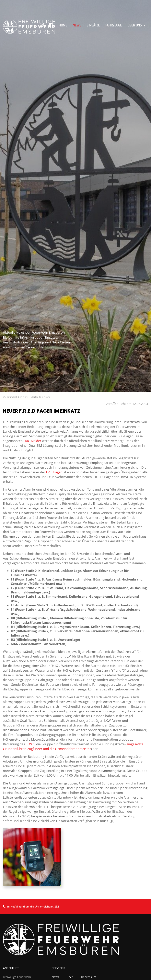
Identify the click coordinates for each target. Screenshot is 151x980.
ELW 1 (30, 744)
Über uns (136, 25)
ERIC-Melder (32, 441)
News (47, 397)
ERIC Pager (54, 472)
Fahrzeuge (113, 25)
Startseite (36, 397)
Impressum (88, 977)
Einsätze (93, 25)
